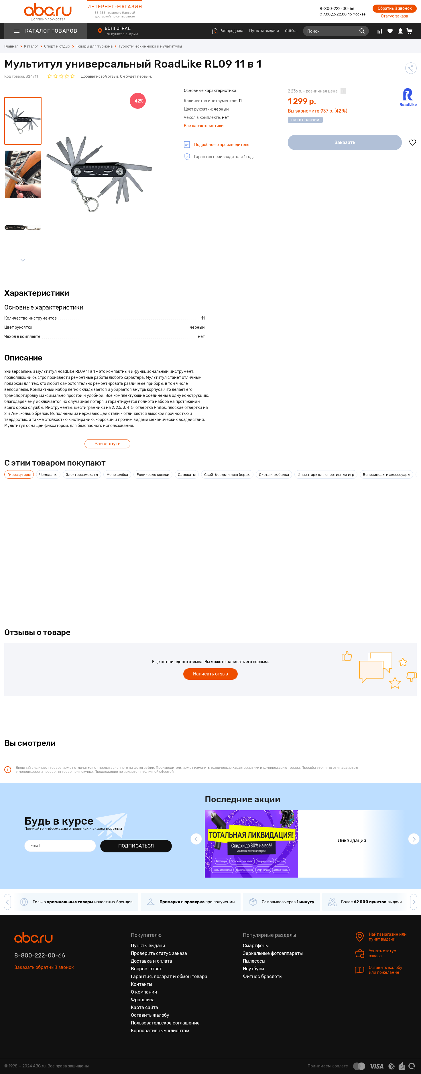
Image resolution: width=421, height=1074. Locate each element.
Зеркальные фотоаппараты (273, 953)
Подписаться (136, 846)
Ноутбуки (253, 968)
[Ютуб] (43, 993)
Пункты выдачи (264, 30)
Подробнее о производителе (221, 144)
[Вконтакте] (18, 993)
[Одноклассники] (31, 993)
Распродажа (231, 30)
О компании (144, 992)
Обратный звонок (395, 8)
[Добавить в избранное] (413, 142)
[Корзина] (411, 31)
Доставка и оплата (151, 961)
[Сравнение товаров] (379, 31)
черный (197, 327)
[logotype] (45, 11)
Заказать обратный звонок (44, 967)
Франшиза (143, 999)
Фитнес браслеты (262, 976)
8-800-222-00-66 (337, 8)
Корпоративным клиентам (160, 1030)
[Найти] (362, 30)
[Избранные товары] (390, 31)
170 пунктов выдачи (122, 34)
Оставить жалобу (150, 1015)
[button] (196, 839)
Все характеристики (204, 125)
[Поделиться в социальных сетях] (411, 68)
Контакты (141, 984)
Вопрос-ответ (146, 968)
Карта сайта (144, 1007)
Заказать (345, 142)
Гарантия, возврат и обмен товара (169, 976)
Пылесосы (254, 961)
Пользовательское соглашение (165, 1023)
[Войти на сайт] (400, 31)
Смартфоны (256, 945)
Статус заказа (394, 16)
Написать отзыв (210, 674)
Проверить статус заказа (159, 953)
